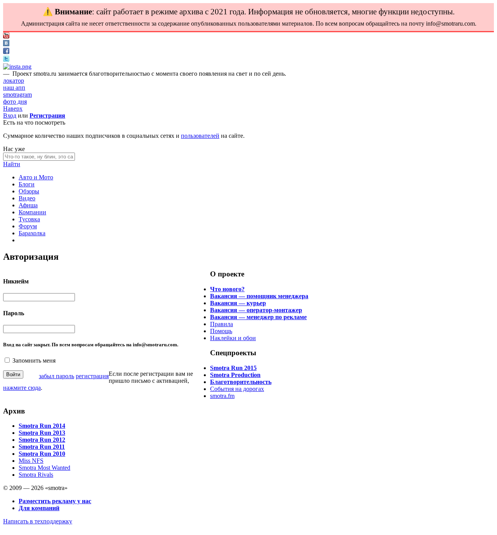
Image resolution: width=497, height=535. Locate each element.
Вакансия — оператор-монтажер (256, 310)
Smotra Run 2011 (42, 446)
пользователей (200, 135)
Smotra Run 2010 (42, 453)
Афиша (28, 205)
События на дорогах (237, 389)
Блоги (27, 184)
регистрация (92, 376)
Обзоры (29, 191)
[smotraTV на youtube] (6, 36)
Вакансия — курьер (238, 303)
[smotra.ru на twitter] (6, 59)
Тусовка (29, 219)
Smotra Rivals (36, 474)
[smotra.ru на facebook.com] (6, 52)
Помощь (221, 331)
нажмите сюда (22, 387)
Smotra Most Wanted (44, 467)
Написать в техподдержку (37, 521)
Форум (28, 226)
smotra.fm (222, 396)
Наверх (13, 108)
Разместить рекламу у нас (55, 501)
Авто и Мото (36, 177)
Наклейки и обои (233, 338)
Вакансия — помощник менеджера (259, 296)
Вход (9, 115)
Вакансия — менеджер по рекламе (258, 317)
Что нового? (227, 289)
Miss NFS (31, 460)
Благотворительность (240, 382)
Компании (32, 212)
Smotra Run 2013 (42, 432)
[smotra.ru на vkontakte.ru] (6, 44)
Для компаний (39, 508)
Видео (27, 198)
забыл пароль (56, 376)
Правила (221, 324)
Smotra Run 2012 (42, 439)
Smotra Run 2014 (42, 425)
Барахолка (32, 233)
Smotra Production (235, 375)
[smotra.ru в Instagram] (17, 66)
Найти (11, 164)
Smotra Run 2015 (233, 368)
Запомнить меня (34, 360)
